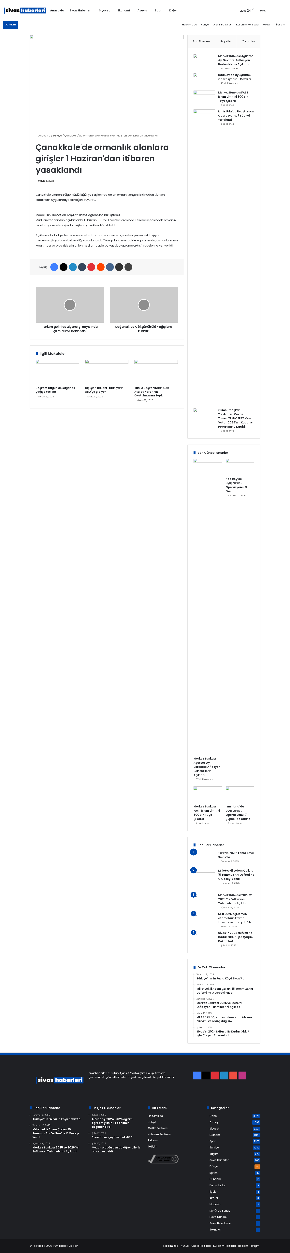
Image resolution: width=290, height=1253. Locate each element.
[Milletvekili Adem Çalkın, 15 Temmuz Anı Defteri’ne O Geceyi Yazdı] (204, 879)
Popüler (226, 41)
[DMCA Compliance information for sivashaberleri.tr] (163, 1162)
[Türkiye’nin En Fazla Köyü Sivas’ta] (204, 858)
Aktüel (214, 1198)
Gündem (215, 1179)
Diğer (173, 10)
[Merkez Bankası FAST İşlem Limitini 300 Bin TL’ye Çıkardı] (204, 98)
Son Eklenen (201, 41)
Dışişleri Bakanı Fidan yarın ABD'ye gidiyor (104, 390)
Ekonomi (124, 10)
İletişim (280, 24)
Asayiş (142, 10)
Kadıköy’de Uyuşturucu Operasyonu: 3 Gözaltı (235, 77)
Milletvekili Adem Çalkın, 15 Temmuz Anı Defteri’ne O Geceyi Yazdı (236, 875)
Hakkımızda (189, 24)
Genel (213, 1116)
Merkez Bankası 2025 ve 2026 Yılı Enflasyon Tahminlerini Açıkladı (235, 899)
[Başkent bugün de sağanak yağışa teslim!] (57, 372)
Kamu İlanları (218, 1185)
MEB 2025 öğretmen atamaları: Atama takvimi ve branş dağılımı (236, 918)
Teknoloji (215, 1230)
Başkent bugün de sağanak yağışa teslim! (55, 390)
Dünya (214, 1166)
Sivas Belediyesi (220, 1223)
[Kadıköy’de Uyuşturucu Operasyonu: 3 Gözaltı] (204, 80)
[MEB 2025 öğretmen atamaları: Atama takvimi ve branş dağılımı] (204, 919)
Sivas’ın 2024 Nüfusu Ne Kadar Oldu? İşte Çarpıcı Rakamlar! (236, 937)
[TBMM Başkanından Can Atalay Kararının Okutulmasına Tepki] (156, 372)
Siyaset (104, 10)
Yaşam (214, 1154)
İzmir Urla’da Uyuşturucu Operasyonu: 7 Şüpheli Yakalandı (236, 115)
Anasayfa (57, 10)
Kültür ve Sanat (220, 1211)
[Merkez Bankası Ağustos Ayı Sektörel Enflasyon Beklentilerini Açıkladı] (204, 61)
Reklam (267, 24)
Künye (205, 24)
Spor (158, 10)
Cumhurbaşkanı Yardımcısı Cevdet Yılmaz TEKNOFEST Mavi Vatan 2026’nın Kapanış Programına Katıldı (235, 418)
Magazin (215, 1204)
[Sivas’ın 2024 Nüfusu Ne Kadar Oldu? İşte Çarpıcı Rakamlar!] (204, 938)
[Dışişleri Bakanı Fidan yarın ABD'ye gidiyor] (106, 372)
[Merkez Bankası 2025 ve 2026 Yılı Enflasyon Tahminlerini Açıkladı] (204, 900)
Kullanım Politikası (247, 24)
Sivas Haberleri (80, 10)
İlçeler (214, 1192)
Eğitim (214, 1173)
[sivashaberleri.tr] (25, 11)
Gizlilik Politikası (222, 24)
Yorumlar (248, 41)
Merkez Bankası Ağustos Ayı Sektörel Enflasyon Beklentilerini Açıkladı (235, 60)
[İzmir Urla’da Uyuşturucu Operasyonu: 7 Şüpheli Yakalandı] (204, 257)
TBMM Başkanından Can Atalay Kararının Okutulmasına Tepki (151, 391)
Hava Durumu (218, 1217)
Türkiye (57, 135)
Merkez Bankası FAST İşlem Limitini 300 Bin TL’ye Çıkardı (233, 97)
